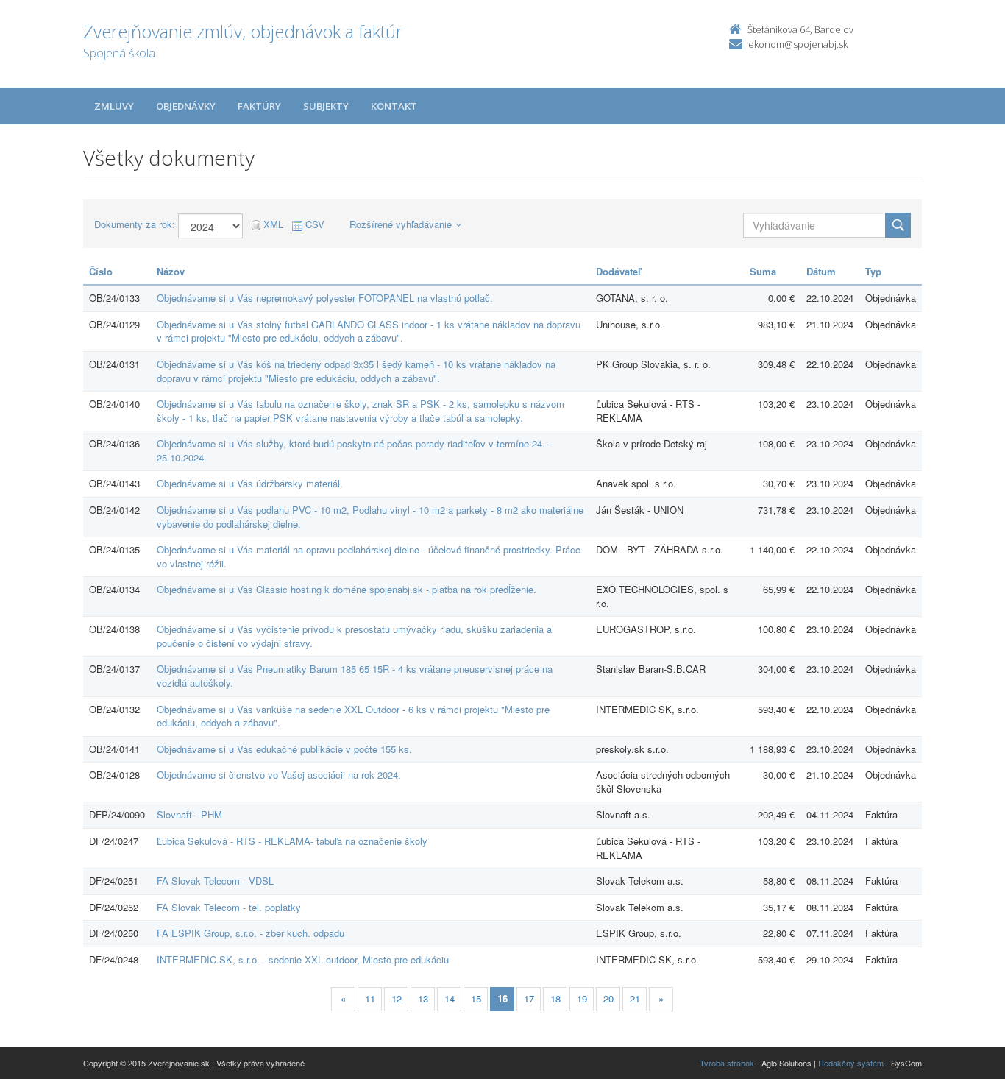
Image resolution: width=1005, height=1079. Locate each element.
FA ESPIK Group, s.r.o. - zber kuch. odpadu (250, 933)
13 (423, 998)
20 (608, 998)
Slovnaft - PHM (189, 814)
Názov (171, 271)
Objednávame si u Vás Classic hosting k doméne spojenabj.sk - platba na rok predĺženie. (346, 589)
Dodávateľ (618, 271)
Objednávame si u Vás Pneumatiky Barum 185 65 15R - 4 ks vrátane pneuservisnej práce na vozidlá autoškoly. (355, 676)
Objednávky (186, 106)
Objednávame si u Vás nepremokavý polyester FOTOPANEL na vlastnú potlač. (325, 298)
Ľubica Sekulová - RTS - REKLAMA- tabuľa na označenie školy (292, 841)
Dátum (821, 271)
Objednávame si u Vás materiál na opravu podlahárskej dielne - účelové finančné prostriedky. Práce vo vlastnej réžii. (368, 556)
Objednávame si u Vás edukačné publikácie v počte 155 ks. (284, 749)
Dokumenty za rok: (134, 224)
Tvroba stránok (727, 1063)
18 (555, 998)
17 (529, 998)
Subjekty (326, 106)
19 (582, 998)
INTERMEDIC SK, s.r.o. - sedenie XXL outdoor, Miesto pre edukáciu (303, 959)
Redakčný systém (851, 1063)
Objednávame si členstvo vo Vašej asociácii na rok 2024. (279, 775)
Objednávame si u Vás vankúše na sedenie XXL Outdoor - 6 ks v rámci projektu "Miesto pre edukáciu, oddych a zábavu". (353, 716)
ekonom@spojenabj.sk (798, 44)
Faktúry (259, 106)
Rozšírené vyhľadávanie (400, 224)
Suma (763, 271)
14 (449, 998)
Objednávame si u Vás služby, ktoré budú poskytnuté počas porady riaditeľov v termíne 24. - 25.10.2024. (354, 450)
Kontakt (394, 106)
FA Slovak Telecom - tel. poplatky (229, 907)
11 (370, 998)
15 (476, 998)
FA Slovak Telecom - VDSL (215, 881)
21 (635, 998)
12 (396, 998)
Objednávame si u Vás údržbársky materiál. (250, 483)
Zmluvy (114, 106)
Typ (873, 271)
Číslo (101, 271)
